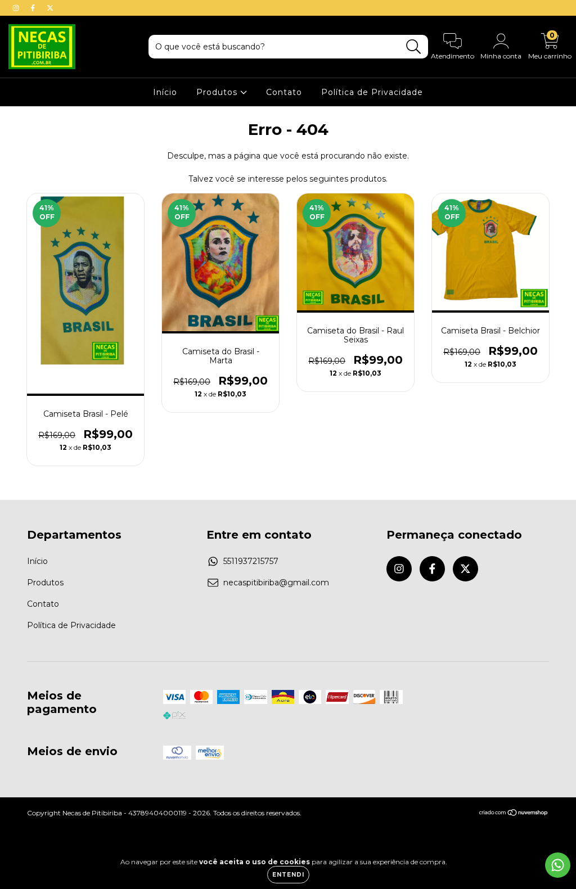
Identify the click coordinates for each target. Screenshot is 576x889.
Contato (284, 92)
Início (165, 92)
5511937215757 (250, 561)
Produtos (218, 92)
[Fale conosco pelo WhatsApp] (557, 865)
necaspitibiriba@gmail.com (276, 582)
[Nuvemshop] (514, 814)
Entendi (288, 874)
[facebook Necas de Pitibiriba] (33, 8)
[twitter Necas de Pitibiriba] (50, 8)
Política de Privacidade (372, 92)
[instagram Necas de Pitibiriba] (16, 8)
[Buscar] (413, 47)
